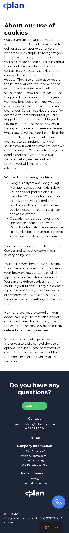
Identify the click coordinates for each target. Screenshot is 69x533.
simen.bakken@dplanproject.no (34, 424)
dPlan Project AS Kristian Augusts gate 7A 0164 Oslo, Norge (34, 456)
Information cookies (34, 483)
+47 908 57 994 (34, 428)
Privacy (34, 479)
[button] (64, 6)
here (28, 255)
